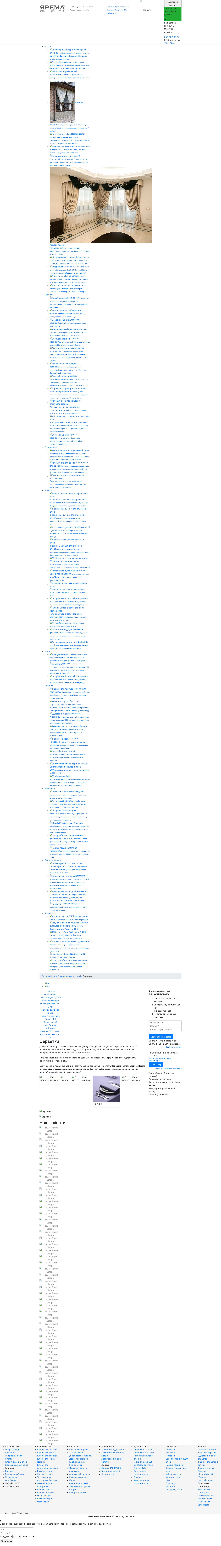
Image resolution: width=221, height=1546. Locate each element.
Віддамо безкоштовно (16, 1465)
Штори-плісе (107, 1474)
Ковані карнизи (77, 1462)
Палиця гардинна (174, 1465)
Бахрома (170, 1452)
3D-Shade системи (143, 1465)
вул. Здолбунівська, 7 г (50, 1034)
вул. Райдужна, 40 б (51, 994)
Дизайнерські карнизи (80, 1455)
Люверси (170, 1455)
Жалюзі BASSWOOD (111, 1468)
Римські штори (44, 1471)
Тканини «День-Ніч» (144, 1452)
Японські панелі (45, 1474)
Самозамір (156, 1064)
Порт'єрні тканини (207, 1449)
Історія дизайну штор (16, 1462)
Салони (9, 1471)
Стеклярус (171, 1483)
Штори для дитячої (47, 1455)
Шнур (168, 1480)
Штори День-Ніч (45, 1492)
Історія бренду (12, 1449)
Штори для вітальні (47, 1449)
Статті (8, 1458)
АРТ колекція (76, 1452)
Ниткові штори (205, 1480)
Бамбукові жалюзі (110, 1471)
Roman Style (140, 1468)
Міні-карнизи (75, 1465)
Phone (173, 43)
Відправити (6, 1541)
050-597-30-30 (172, 37)
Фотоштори (43, 1501)
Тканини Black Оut (143, 1462)
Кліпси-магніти (173, 1474)
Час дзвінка (6, 1536)
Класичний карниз (78, 1449)
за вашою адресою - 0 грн (50, 1003)
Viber (166, 43)
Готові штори (44, 1495)
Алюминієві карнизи (79, 1474)
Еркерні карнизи (77, 1492)
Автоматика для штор (112, 1449)
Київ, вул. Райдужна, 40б (117, 10)
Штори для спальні (46, 1452)
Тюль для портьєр (207, 1452)
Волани (137, 1477)
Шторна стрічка (174, 1489)
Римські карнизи (77, 1477)
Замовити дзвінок (173, 3)
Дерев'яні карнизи (78, 1458)
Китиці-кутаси (173, 1477)
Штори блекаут (45, 1489)
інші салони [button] (111, 13)
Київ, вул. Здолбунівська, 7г (118, 7)
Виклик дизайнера (14, 1474)
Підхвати (170, 1449)
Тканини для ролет (143, 1449)
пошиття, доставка (50, 1013)
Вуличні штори (44, 1498)
